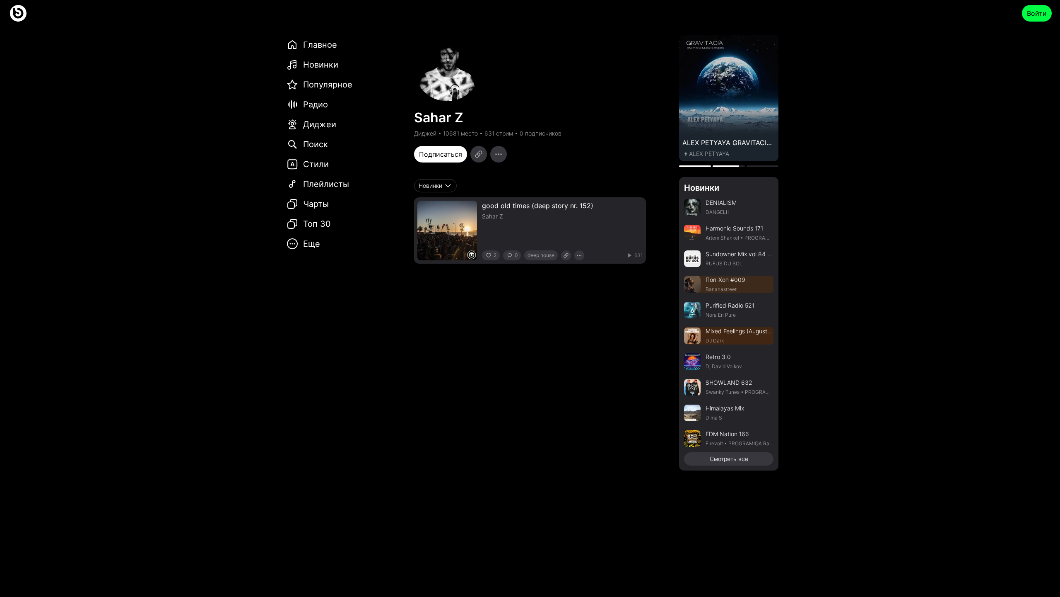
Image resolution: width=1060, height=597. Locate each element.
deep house (541, 255)
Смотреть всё (729, 458)
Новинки (701, 188)
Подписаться (440, 154)
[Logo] (18, 13)
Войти (1037, 13)
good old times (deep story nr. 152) (537, 205)
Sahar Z (492, 216)
